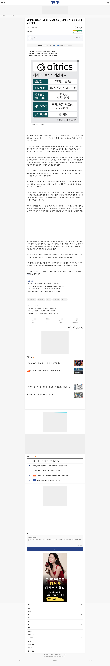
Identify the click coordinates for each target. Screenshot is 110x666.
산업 (8, 16)
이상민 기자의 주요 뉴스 (33, 306)
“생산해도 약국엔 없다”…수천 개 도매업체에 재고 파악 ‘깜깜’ (43, 313)
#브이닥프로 (56, 299)
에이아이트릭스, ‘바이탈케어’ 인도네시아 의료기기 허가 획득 (43, 283)
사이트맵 (91, 660)
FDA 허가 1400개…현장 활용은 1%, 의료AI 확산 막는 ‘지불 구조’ (44, 289)
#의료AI (48, 299)
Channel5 (57, 45)
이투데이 (3, 16)
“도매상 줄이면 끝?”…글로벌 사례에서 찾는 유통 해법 (41, 311)
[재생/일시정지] (29, 38)
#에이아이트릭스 (31, 299)
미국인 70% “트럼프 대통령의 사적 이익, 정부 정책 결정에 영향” (44, 291)
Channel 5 (30, 647)
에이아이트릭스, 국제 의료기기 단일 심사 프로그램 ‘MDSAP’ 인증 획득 (46, 286)
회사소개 (19, 660)
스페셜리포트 (31, 644)
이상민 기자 (29, 31)
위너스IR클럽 (31, 651)
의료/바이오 (13, 16)
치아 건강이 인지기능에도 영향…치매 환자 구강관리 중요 (42, 308)
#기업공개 (64, 299)
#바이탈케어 (41, 299)
